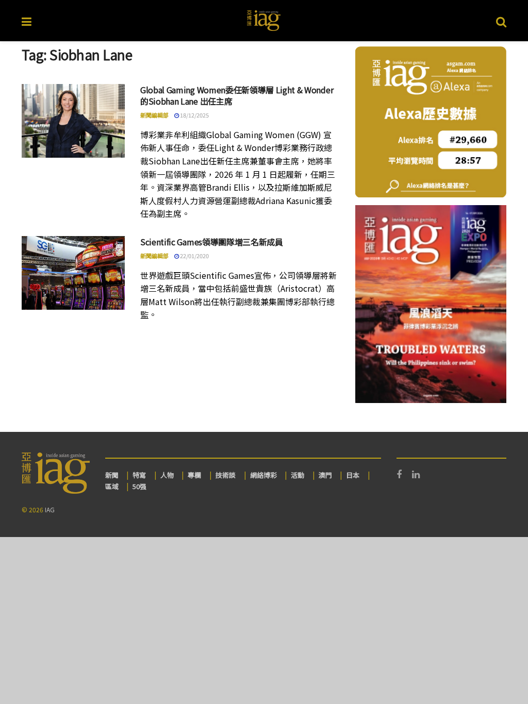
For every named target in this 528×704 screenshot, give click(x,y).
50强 (139, 486)
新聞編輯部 (154, 115)
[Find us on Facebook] (399, 474)
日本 (352, 475)
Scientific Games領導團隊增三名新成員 (211, 242)
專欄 (194, 475)
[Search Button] (501, 20)
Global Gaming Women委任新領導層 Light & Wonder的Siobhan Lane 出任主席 (236, 95)
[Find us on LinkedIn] (416, 474)
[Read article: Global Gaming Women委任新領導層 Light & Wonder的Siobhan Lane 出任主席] (73, 121)
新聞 (112, 475)
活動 (297, 475)
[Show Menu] (26, 20)
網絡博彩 (263, 475)
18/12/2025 (194, 115)
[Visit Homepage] (264, 20)
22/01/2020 (194, 256)
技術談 (226, 475)
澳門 (325, 475)
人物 (167, 475)
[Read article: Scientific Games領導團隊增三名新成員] (73, 273)
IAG (50, 509)
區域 (112, 486)
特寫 (139, 475)
